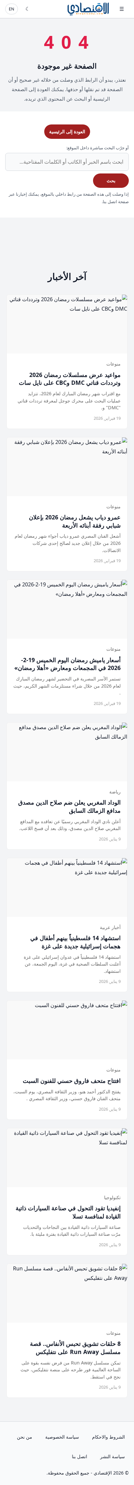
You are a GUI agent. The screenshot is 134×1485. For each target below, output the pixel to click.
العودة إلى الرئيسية (67, 131)
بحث (111, 180)
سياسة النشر (112, 1456)
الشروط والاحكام (108, 1437)
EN (11, 9)
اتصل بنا (79, 1456)
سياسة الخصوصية (62, 1437)
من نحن (24, 1437)
